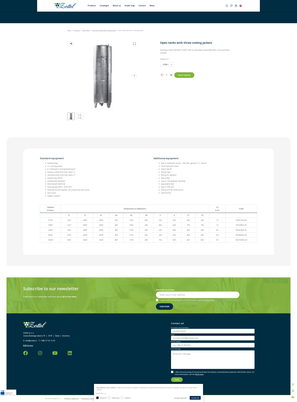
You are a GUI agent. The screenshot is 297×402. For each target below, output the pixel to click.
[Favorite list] (231, 6)
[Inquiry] (236, 6)
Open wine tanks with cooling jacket (104, 30)
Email (172, 335)
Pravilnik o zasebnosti (71, 399)
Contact (142, 5)
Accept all (195, 398)
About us (117, 5)
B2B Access (28, 345)
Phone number (176, 342)
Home (69, 30)
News (152, 5)
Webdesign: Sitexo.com (89, 399)
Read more (210, 300)
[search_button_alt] (227, 5)
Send (177, 379)
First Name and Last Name (180, 328)
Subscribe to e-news (165, 290)
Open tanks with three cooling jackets (130, 30)
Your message (176, 349)
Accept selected (180, 398)
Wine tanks (86, 30)
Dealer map (130, 5)
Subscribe (164, 306)
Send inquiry (184, 75)
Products (92, 5)
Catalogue (104, 5)
